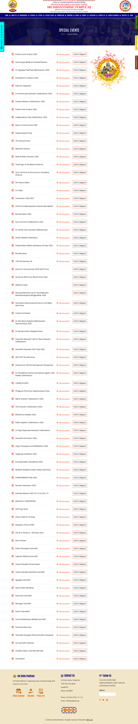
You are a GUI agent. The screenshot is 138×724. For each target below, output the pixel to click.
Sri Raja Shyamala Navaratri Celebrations (32, 430)
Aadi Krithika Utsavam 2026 (27, 156)
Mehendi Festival (22, 148)
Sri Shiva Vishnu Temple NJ (70, 680)
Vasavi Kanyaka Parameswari (27, 564)
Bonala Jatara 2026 (23, 214)
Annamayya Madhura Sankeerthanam (31, 62)
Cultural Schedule (22, 313)
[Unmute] (73, 710)
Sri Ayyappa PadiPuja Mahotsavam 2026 (32, 70)
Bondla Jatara (21, 253)
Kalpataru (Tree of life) (24, 525)
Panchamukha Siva (23, 627)
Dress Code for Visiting (25, 517)
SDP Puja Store (21, 509)
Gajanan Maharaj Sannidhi (26, 556)
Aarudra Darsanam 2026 (25, 485)
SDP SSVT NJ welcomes (25, 357)
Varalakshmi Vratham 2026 (26, 78)
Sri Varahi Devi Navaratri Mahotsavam (31, 230)
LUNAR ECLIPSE (21, 383)
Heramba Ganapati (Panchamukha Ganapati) (34, 635)
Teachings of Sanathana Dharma (29, 164)
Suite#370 (64, 687)
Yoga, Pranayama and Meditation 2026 (31, 446)
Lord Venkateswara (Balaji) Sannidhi (30, 619)
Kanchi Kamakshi (22, 611)
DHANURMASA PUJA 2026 (26, 477)
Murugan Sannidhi (23, 603)
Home (63, 34)
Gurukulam (20, 658)
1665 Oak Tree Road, (68, 684)
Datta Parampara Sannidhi (26, 548)
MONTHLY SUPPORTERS (25, 501)
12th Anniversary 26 (23, 261)
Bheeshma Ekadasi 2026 (25, 414)
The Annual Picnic (23, 141)
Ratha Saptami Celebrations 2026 (29, 422)
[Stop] (69, 710)
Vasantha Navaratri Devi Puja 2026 (30, 349)
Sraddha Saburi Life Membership (29, 651)
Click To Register (80, 54)
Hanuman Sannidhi (23, 595)
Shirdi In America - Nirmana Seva (29, 532)
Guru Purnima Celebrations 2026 (29, 222)
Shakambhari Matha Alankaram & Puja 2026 (34, 245)
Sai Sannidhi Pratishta (24, 643)
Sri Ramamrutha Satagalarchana (29, 331)
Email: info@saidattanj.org (70, 701)
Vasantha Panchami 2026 (26, 438)
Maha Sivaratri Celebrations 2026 (29, 399)
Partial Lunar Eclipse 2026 (26, 54)
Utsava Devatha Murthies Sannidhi (30, 572)
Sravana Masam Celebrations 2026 (30, 101)
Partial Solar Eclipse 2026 (26, 109)
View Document (64, 54)
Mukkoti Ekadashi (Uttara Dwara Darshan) (33, 469)
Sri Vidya (19, 190)
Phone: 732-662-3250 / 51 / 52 (72, 697)
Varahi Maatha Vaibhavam (26, 237)
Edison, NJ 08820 (67, 691)
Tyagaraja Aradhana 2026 (26, 454)
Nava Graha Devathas (24, 588)
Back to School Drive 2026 (26, 125)
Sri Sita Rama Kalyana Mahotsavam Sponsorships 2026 (30, 322)
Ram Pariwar (20, 540)
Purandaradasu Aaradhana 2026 (29, 462)
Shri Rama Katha (22, 182)
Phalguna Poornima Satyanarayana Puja (32, 391)
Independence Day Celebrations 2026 (31, 117)
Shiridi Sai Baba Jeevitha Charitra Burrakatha (34, 206)
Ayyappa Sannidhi (23, 580)
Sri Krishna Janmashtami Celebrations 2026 (33, 93)
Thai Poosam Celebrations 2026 (28, 406)
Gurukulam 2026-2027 (24, 198)
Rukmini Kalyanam (23, 85)
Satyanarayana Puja (23, 133)
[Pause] (65, 710)
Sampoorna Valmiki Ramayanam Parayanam (34, 365)
